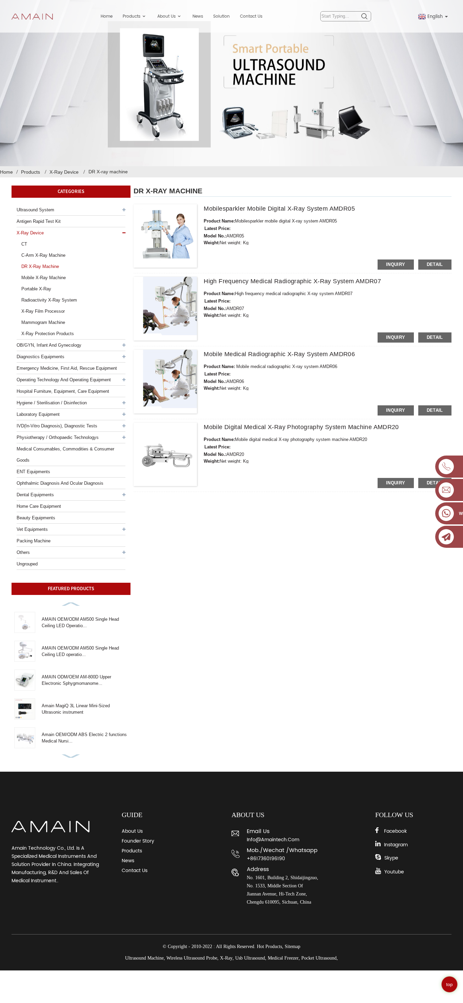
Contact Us (251, 16)
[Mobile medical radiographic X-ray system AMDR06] (165, 381)
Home (107, 16)
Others (23, 552)
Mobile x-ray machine (43, 277)
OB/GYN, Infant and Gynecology (49, 345)
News (198, 16)
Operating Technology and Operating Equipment (64, 379)
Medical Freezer (283, 958)
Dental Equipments (35, 494)
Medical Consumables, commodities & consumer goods (65, 454)
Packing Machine (34, 540)
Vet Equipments (32, 529)
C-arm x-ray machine (43, 255)
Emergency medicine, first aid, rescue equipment (67, 368)
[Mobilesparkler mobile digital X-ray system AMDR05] (165, 236)
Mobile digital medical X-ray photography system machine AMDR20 (301, 427)
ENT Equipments (33, 471)
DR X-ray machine (108, 171)
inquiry (395, 264)
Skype (391, 858)
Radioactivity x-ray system (49, 300)
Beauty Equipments (36, 517)
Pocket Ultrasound (319, 958)
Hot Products (269, 946)
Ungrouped (27, 563)
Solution (221, 16)
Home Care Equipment (39, 506)
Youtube (394, 872)
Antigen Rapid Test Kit (39, 221)
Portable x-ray (36, 288)
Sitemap (292, 946)
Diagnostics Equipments (40, 356)
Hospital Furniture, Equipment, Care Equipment (63, 391)
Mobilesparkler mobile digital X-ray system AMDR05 (279, 208)
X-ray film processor (43, 311)
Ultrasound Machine (144, 958)
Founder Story (138, 841)
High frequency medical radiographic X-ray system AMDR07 (292, 281)
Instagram (396, 845)
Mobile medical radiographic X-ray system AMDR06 (279, 354)
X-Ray (226, 958)
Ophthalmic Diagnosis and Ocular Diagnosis (60, 483)
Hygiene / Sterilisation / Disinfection (52, 402)
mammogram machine (43, 322)
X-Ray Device (64, 172)
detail (435, 264)
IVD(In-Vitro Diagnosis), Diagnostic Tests (57, 425)
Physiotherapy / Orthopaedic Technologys (58, 437)
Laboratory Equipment (38, 414)
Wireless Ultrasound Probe (191, 958)
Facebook (395, 831)
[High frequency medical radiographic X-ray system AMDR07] (165, 309)
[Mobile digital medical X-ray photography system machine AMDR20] (165, 454)
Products (131, 16)
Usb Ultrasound (250, 958)
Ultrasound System (35, 209)
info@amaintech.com (273, 840)
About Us (166, 16)
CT (24, 244)
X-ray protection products (47, 333)
